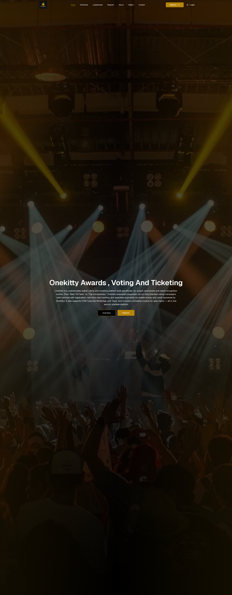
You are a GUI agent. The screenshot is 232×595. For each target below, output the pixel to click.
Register (173, 5)
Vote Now (107, 313)
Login (192, 5)
